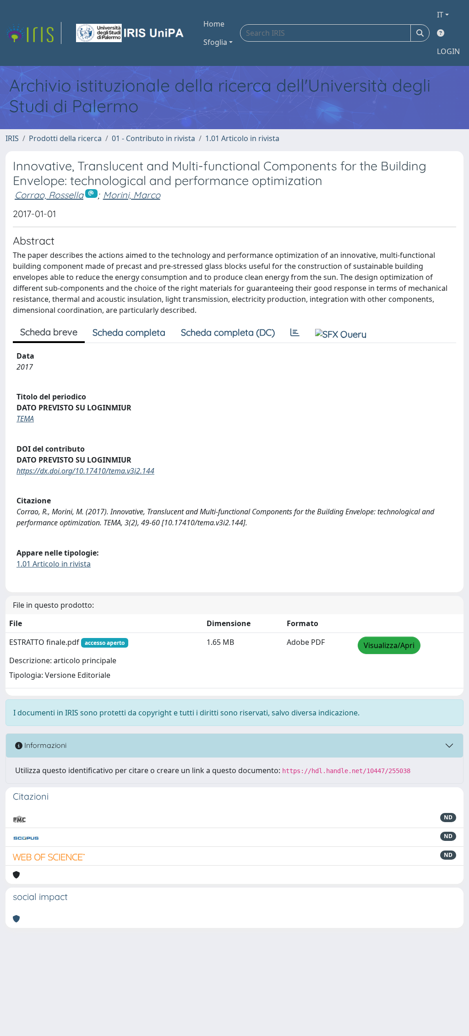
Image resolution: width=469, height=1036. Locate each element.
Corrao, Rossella (49, 195)
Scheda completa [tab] (129, 332)
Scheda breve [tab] (48, 332)
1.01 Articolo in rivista (242, 138)
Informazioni (44, 745)
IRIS (12, 138)
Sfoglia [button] (215, 42)
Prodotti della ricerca (65, 138)
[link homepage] (33, 33)
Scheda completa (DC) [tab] (228, 332)
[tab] (295, 332)
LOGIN (448, 51)
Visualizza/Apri (389, 645)
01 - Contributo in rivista (153, 138)
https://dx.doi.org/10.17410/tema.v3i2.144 (85, 471)
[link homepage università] (130, 33)
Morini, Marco (131, 195)
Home (213, 24)
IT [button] (440, 15)
